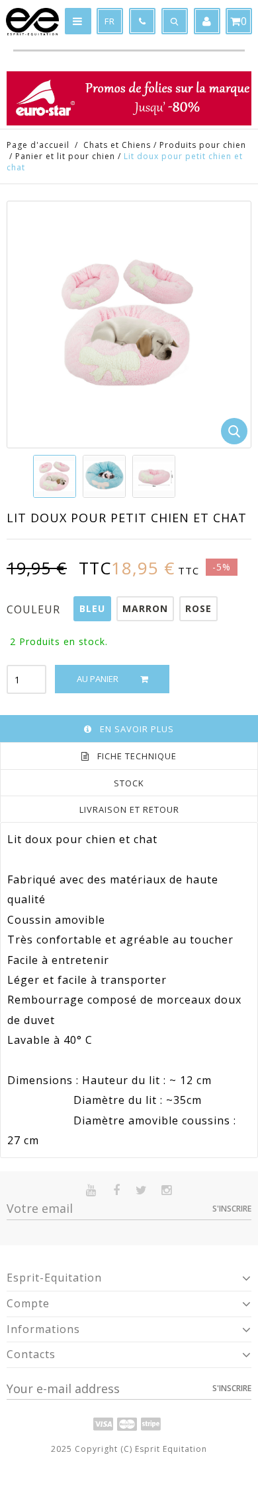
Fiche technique (137, 756)
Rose (198, 608)
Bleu (92, 608)
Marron (145, 608)
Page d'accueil (38, 145)
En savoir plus (137, 729)
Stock (129, 783)
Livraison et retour (129, 809)
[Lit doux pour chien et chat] (54, 476)
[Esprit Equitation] (32, 22)
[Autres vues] (34, 476)
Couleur (35, 609)
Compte (28, 1303)
